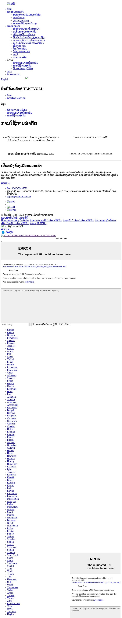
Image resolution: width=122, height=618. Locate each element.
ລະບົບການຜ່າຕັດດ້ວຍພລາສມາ (28, 43)
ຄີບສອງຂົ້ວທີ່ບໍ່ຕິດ (38, 223)
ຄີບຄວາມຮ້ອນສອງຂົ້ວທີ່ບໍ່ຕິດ (15, 220)
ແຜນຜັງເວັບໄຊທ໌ (9, 217)
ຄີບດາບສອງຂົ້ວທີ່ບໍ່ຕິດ (105, 220)
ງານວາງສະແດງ (21, 20)
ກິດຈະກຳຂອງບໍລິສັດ (23, 68)
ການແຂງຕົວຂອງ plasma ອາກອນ (29, 40)
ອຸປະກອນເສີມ (19, 57)
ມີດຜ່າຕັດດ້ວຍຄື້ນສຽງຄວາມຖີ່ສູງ (29, 37)
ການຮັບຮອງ (19, 17)
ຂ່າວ (9, 71)
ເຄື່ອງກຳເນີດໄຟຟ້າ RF (24, 34)
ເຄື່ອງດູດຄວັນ (19, 46)
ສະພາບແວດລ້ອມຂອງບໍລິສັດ (27, 14)
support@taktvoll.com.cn (19, 196)
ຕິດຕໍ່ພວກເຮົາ (13, 74)
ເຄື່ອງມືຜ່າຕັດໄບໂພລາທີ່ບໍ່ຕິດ (15, 223)
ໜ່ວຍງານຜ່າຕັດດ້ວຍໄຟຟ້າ (26, 29)
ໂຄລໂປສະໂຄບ (20, 48)
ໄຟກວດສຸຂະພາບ (21, 51)
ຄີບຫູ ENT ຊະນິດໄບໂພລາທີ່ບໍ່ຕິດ (46, 220)
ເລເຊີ (15, 54)
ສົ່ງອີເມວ (5, 229)
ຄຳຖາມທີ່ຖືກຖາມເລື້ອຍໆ (25, 23)
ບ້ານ (9, 9)
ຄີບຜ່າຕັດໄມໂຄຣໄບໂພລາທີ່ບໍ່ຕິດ (78, 220)
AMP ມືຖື (23, 217)
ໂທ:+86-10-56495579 (17, 188)
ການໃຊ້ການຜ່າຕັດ (22, 65)
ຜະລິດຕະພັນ (13, 26)
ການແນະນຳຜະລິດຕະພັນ (25, 63)
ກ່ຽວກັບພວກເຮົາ (15, 12)
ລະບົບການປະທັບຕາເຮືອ (24, 31)
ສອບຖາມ (5, 183)
